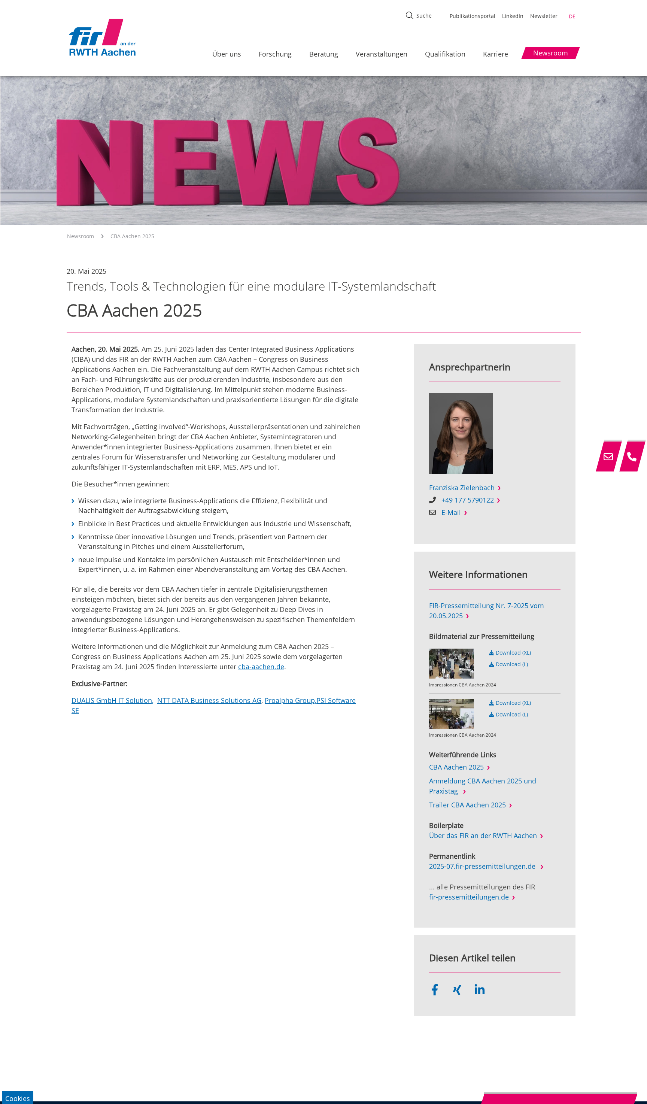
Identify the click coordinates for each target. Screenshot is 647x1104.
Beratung (323, 53)
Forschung (275, 53)
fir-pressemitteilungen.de (469, 896)
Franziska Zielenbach (462, 487)
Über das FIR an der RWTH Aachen (483, 835)
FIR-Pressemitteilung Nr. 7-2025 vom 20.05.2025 (486, 610)
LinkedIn (512, 15)
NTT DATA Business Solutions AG (209, 700)
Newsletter (544, 15)
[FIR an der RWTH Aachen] (101, 37)
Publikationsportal (472, 15)
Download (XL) (512, 652)
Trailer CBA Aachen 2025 (467, 804)
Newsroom (80, 236)
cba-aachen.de (261, 666)
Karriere (495, 53)
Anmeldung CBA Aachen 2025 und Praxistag (482, 785)
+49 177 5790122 (467, 499)
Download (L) (511, 664)
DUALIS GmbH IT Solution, (113, 700)
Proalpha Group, (290, 700)
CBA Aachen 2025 (132, 236)
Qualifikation (445, 53)
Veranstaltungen (381, 53)
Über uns (226, 53)
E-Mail (451, 512)
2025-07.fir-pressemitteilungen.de (483, 866)
